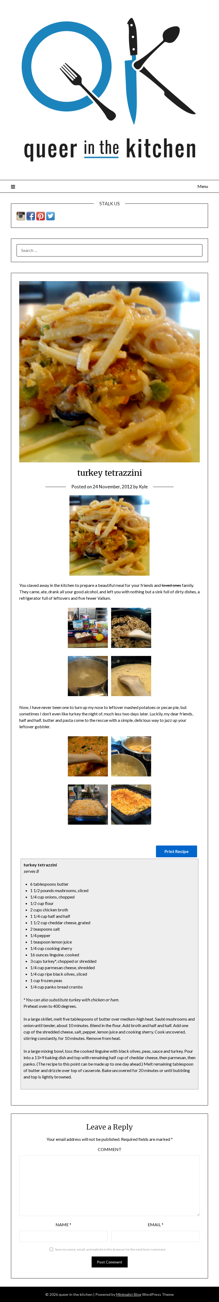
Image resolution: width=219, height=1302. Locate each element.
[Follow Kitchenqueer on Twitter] (50, 218)
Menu (202, 186)
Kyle (143, 486)
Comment (110, 1149)
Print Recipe (176, 851)
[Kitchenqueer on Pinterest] (40, 218)
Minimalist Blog (128, 1294)
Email (155, 1224)
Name (63, 1224)
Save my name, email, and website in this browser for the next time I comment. (110, 1249)
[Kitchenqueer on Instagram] (21, 218)
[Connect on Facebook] (30, 218)
